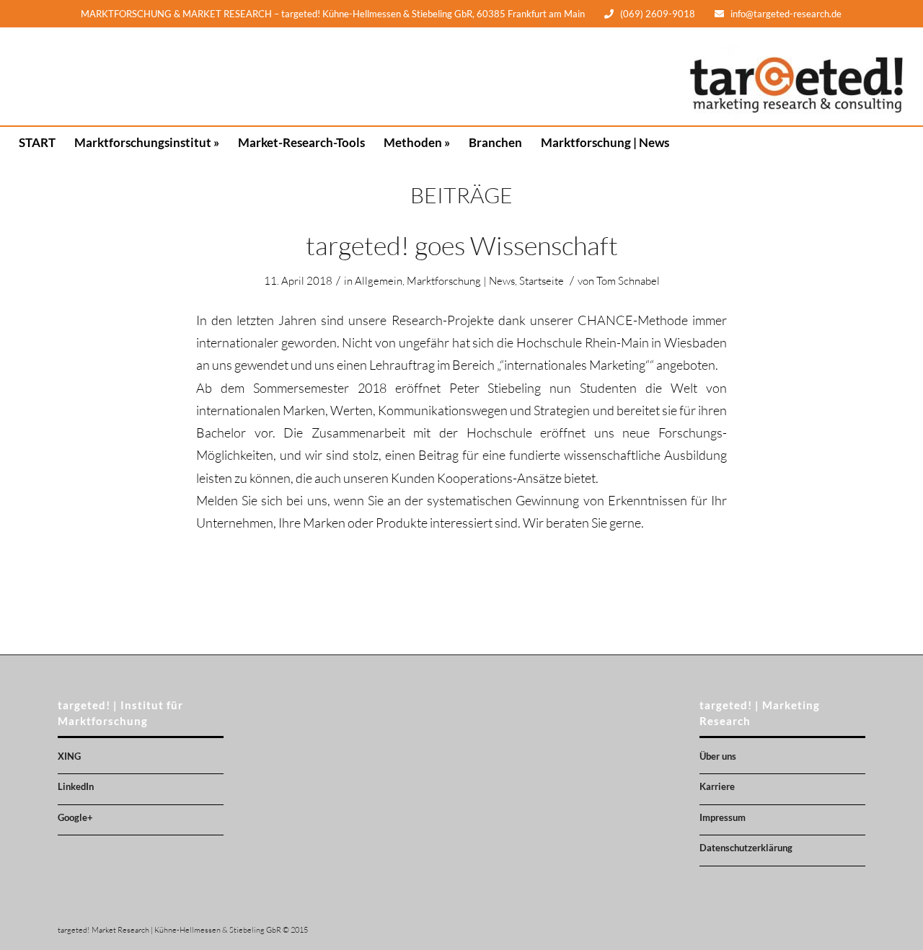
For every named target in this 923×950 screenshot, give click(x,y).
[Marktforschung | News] (605, 76)
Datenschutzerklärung (745, 847)
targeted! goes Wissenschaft (462, 245)
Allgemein (378, 281)
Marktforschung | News (461, 281)
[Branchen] (495, 76)
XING (69, 756)
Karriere (717, 786)
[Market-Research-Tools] (301, 76)
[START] (37, 76)
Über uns (717, 756)
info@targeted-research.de (786, 13)
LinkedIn (76, 786)
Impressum (722, 817)
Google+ (75, 817)
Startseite (541, 281)
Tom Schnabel (628, 281)
